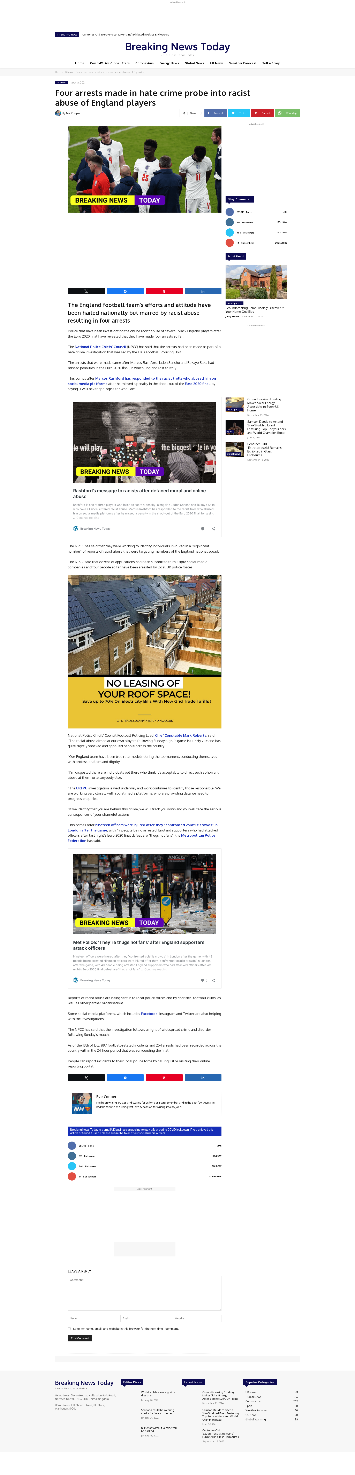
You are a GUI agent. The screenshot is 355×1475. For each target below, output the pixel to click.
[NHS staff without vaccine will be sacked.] (129, 1433)
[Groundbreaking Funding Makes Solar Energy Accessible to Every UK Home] (235, 404)
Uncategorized (234, 303)
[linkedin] (97, 1112)
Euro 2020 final (197, 383)
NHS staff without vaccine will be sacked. (159, 1429)
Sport (230, 431)
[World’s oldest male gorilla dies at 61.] (129, 1397)
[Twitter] (279, 48)
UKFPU (82, 788)
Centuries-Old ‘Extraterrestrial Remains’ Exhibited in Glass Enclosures (264, 449)
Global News (233, 453)
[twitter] (109, 1112)
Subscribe (215, 1176)
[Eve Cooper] (58, 113)
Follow (216, 1155)
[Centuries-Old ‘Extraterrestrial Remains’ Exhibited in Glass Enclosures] (235, 449)
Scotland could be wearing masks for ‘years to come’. (157, 1411)
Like (219, 1145)
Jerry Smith (232, 316)
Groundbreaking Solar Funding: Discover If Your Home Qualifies (255, 310)
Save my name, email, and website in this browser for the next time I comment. (126, 1328)
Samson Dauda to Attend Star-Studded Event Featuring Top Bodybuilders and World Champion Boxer (266, 427)
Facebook (149, 1013)
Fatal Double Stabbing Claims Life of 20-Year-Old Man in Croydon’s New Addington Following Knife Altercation (151, 34)
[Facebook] (268, 48)
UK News (68, 72)
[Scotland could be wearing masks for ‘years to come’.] (129, 1415)
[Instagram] (274, 48)
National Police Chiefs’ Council (100, 347)
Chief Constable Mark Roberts (180, 735)
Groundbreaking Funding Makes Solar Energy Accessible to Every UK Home (264, 404)
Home (58, 72)
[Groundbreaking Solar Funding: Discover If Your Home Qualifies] (256, 282)
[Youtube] (285, 48)
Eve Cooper (73, 113)
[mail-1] (103, 1112)
